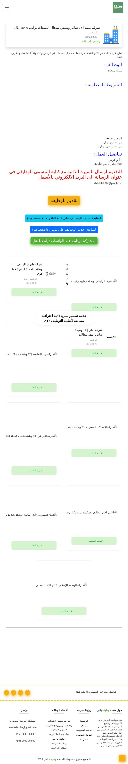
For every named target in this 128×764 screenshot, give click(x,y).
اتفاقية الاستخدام (84, 735)
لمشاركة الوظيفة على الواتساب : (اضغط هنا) (64, 241)
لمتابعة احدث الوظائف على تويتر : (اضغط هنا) (64, 229)
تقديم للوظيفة (64, 200)
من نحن (84, 725)
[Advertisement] (64, 112)
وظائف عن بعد (59, 739)
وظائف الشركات (90, 41)
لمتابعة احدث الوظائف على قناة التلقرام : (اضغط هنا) (64, 218)
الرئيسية (84, 721)
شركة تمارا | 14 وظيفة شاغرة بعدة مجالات (88, 332)
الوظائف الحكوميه (59, 748)
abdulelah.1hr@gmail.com (108, 183)
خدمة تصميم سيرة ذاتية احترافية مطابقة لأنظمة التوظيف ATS (64, 318)
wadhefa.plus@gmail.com (23, 727)
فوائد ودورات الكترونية (59, 734)
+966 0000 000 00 (25, 734)
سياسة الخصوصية (84, 730)
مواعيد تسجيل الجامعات (59, 721)
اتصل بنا (84, 739)
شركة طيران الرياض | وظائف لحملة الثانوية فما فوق (27, 269)
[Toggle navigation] (6, 7)
